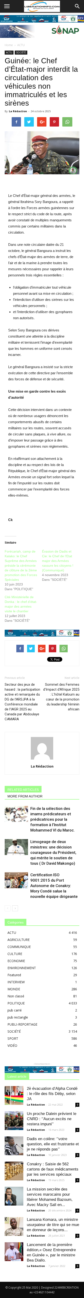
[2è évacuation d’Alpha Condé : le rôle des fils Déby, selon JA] (14, 1095)
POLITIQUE (16, 1003)
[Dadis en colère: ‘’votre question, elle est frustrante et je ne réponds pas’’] (14, 1145)
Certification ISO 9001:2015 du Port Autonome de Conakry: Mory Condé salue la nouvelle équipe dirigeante (54, 885)
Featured (14, 975)
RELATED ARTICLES (23, 790)
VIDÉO (12, 1045)
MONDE (13, 989)
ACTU (21, 45)
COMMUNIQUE (19, 946)
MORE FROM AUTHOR (24, 796)
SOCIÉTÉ (21, 52)
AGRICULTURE (18, 939)
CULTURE (14, 954)
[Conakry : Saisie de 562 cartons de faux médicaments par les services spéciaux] (14, 1171)
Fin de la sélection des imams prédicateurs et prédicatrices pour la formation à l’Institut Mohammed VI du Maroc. (52, 819)
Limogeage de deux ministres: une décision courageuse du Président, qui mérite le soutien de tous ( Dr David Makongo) (53, 852)
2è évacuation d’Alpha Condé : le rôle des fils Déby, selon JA (52, 1093)
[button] (77, 6)
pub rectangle (17, 1017)
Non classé (15, 996)
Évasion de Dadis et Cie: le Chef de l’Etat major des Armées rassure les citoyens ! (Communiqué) (57, 560)
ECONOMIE (16, 961)
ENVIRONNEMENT (21, 968)
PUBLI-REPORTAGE (22, 1024)
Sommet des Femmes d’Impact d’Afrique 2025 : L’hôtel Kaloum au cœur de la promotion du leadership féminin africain (61, 696)
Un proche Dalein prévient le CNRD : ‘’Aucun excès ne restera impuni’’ (51, 1118)
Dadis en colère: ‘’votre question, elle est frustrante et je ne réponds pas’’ (53, 1144)
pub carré (14, 1010)
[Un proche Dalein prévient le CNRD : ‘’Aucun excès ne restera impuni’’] (14, 1120)
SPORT (12, 1038)
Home (9, 45)
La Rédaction (18, 111)
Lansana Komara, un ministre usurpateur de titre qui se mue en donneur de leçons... (53, 1224)
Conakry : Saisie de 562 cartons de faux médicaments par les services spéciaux (52, 1169)
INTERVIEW (16, 982)
